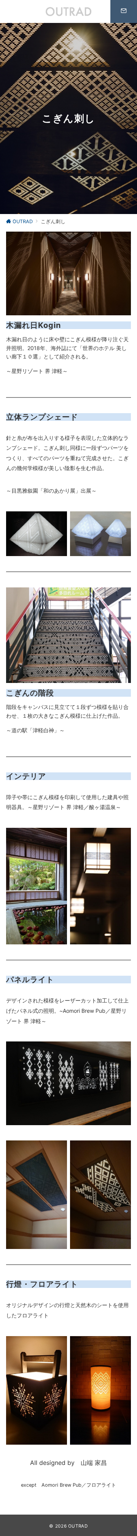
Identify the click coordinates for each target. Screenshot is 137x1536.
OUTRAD (78, 1526)
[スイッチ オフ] (123, 11)
